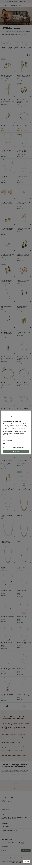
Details (23, 416)
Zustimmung (8, 416)
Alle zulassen (16, 451)
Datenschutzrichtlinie (8, 435)
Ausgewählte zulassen (19, 447)
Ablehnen (5, 447)
